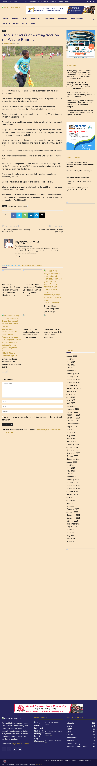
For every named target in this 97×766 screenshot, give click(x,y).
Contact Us (53, 1)
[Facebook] (84, 1)
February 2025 (72, 408)
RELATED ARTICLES (11, 265)
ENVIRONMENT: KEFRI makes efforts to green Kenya (50, 231)
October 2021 (72, 520)
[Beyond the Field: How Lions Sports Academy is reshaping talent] (11, 335)
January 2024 (72, 447)
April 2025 (70, 403)
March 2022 (71, 506)
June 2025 (70, 397)
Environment (49, 19)
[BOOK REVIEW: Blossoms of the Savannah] (39, 734)
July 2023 (70, 464)
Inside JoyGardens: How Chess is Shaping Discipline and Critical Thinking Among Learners (32, 289)
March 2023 (71, 476)
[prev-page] (3, 371)
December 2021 (73, 514)
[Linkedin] (87, 1)
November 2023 (73, 453)
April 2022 (70, 503)
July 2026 (70, 358)
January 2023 (72, 482)
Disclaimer (81, 760)
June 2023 (70, 467)
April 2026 (70, 367)
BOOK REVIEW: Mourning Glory (80, 177)
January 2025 (72, 411)
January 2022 (72, 512)
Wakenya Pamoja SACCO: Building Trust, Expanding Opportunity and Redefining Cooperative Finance (78, 85)
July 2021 (70, 529)
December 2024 (73, 414)
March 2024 (71, 441)
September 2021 (73, 523)
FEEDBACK (16, 23)
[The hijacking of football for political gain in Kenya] (53, 286)
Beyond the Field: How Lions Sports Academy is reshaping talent (11, 362)
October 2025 (72, 385)
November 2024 (73, 417)
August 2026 (71, 355)
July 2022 (70, 497)
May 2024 (70, 435)
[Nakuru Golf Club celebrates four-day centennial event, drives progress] (32, 320)
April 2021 (70, 538)
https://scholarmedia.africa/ (23, 246)
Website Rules (44, 1)
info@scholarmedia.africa (20, 743)
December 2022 (73, 485)
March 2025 (71, 406)
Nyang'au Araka (8, 43)
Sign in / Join (23, 1)
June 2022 (70, 500)
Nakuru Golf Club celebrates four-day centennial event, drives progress (31, 333)
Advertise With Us (34, 1)
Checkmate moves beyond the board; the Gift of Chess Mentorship (53, 333)
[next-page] (6, 371)
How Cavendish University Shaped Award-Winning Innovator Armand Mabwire (80, 94)
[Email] (42, 215)
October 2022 (72, 491)
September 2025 (73, 388)
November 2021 (73, 517)
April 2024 (70, 438)
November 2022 (73, 488)
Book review (62, 19)
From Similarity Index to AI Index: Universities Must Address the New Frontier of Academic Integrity (80, 104)
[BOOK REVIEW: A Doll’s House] (39, 743)
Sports (5, 23)
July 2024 (70, 429)
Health (24, 19)
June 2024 (70, 432)
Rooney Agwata (12, 206)
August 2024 (71, 426)
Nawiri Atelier (38, 764)
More (33, 23)
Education (14, 19)
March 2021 (71, 541)
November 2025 (73, 382)
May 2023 (70, 470)
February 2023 (72, 479)
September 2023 (73, 459)
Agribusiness (35, 19)
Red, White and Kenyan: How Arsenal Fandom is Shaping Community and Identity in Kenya (11, 289)
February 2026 (72, 373)
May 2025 (70, 400)
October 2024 (72, 420)
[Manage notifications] (4, 761)
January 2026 (72, 376)
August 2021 (71, 526)
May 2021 (70, 535)
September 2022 (73, 494)
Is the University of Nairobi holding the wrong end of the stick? (16, 231)
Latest (5, 19)
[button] (93, 19)
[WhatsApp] (25, 215)
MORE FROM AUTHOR (32, 265)
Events (24, 23)
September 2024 (73, 423)
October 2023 (72, 456)
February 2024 (72, 444)
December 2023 (73, 450)
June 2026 (70, 361)
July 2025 (70, 394)
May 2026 (70, 364)
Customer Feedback (63, 1)
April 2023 (70, 473)
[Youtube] (93, 1)
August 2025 (71, 391)
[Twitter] (90, 1)
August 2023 (71, 461)
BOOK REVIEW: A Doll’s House (53, 740)
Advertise (46, 760)
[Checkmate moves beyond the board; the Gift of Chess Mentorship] (53, 320)
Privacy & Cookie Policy (57, 760)
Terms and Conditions (70, 760)
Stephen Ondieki (22, 206)
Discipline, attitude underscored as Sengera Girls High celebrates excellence (79, 164)
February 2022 (72, 509)
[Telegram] (36, 215)
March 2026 (71, 370)
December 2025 (73, 379)
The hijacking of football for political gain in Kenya (51, 309)
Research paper (77, 19)
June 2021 (70, 532)
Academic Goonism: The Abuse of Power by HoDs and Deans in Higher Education (79, 113)
